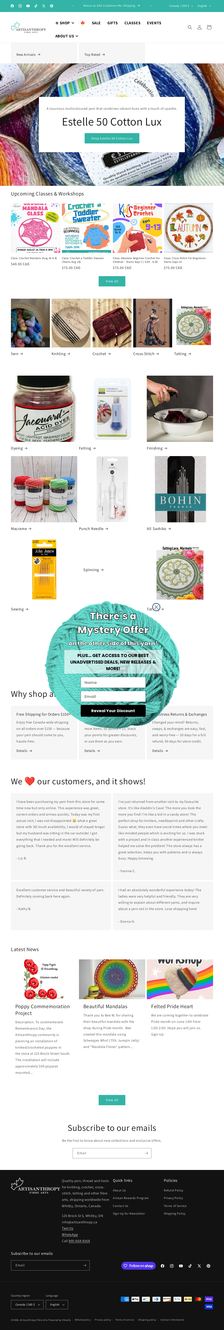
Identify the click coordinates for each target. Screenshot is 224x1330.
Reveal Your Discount (113, 710)
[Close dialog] (156, 607)
